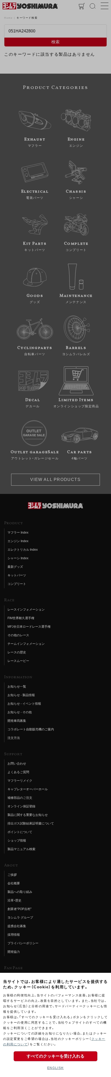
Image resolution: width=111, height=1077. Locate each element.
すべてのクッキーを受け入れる (55, 1056)
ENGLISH (55, 1068)
